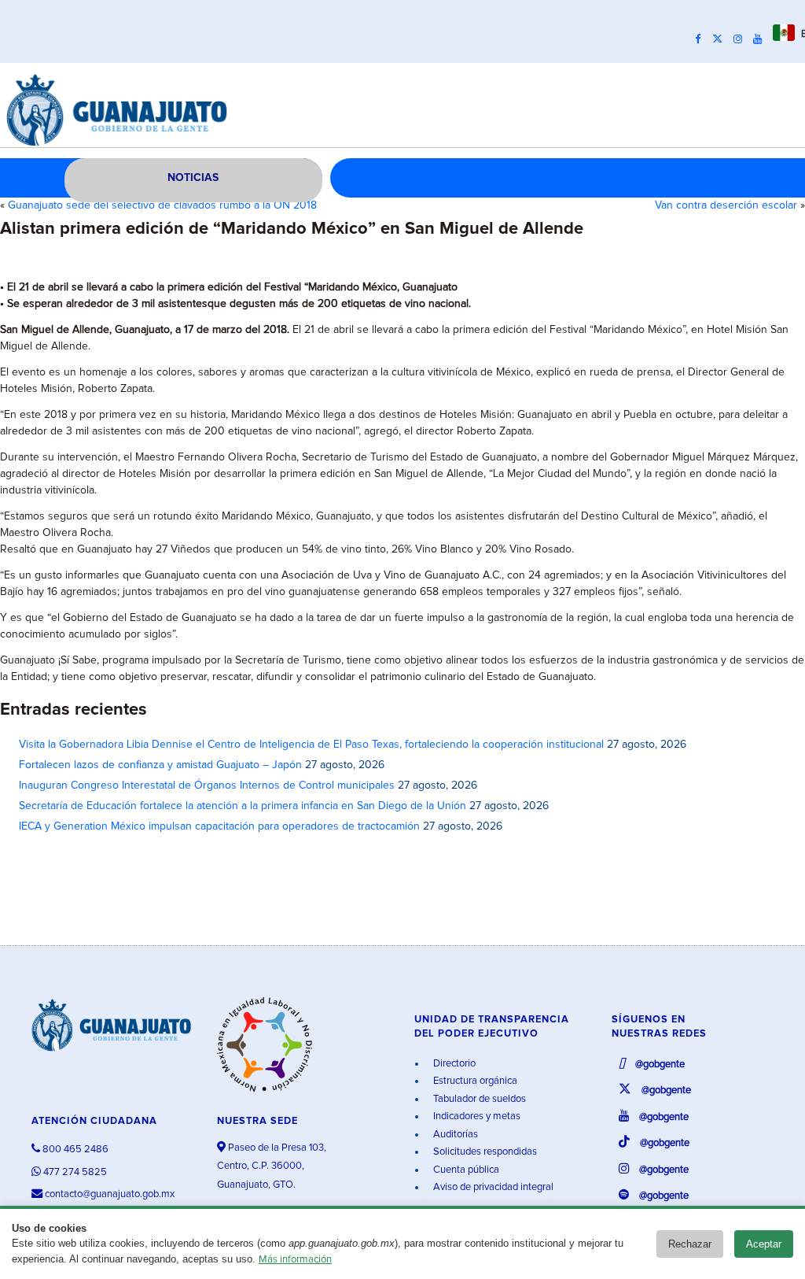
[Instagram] (741, 39)
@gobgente (659, 1064)
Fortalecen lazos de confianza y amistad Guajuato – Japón (160, 765)
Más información (295, 1260)
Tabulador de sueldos (478, 1099)
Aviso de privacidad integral (492, 1187)
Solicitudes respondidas (484, 1152)
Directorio (453, 1064)
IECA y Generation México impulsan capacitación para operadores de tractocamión (219, 826)
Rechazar (689, 1244)
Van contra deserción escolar (726, 205)
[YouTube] (761, 39)
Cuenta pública (465, 1170)
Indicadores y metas (475, 1116)
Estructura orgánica (474, 1081)
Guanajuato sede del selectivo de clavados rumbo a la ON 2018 (162, 205)
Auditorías (454, 1134)
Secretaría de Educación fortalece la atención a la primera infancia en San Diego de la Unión (242, 805)
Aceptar (763, 1244)
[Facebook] (702, 39)
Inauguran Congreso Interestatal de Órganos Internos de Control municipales (207, 785)
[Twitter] (721, 39)
